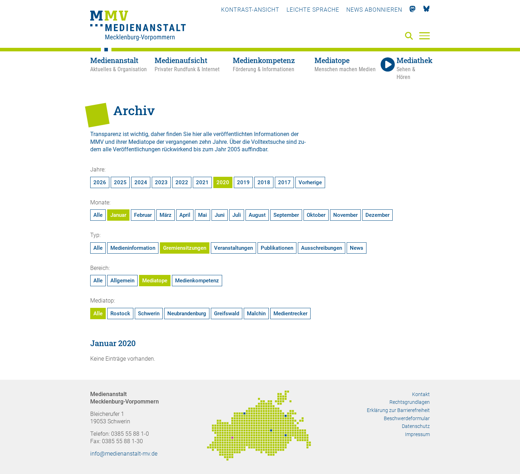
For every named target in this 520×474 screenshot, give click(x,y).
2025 (120, 182)
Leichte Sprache (313, 9)
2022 (181, 182)
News (356, 248)
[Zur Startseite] (138, 27)
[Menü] (424, 35)
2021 (202, 182)
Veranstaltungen (233, 248)
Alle (98, 215)
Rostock (120, 313)
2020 (222, 182)
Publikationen (277, 248)
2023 (161, 182)
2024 (140, 182)
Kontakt (421, 394)
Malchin (256, 313)
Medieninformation (132, 248)
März (166, 215)
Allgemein (122, 280)
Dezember (377, 215)
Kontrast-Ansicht (250, 9)
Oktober (316, 215)
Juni (220, 215)
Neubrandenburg (186, 313)
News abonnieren (374, 9)
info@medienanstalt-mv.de (123, 453)
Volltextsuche (268, 142)
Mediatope (154, 280)
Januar (118, 215)
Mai (202, 215)
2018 (264, 182)
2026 (99, 182)
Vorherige (310, 182)
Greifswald (226, 313)
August (257, 215)
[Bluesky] (426, 9)
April (184, 215)
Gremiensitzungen (184, 248)
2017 (284, 182)
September (286, 215)
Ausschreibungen (321, 248)
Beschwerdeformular (407, 418)
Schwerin (149, 313)
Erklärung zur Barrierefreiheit (398, 410)
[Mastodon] (412, 9)
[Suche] (410, 36)
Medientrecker (290, 313)
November (345, 215)
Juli (236, 215)
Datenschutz (416, 426)
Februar (143, 215)
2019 (243, 182)
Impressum (417, 434)
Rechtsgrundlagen (409, 402)
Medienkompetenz (197, 280)
